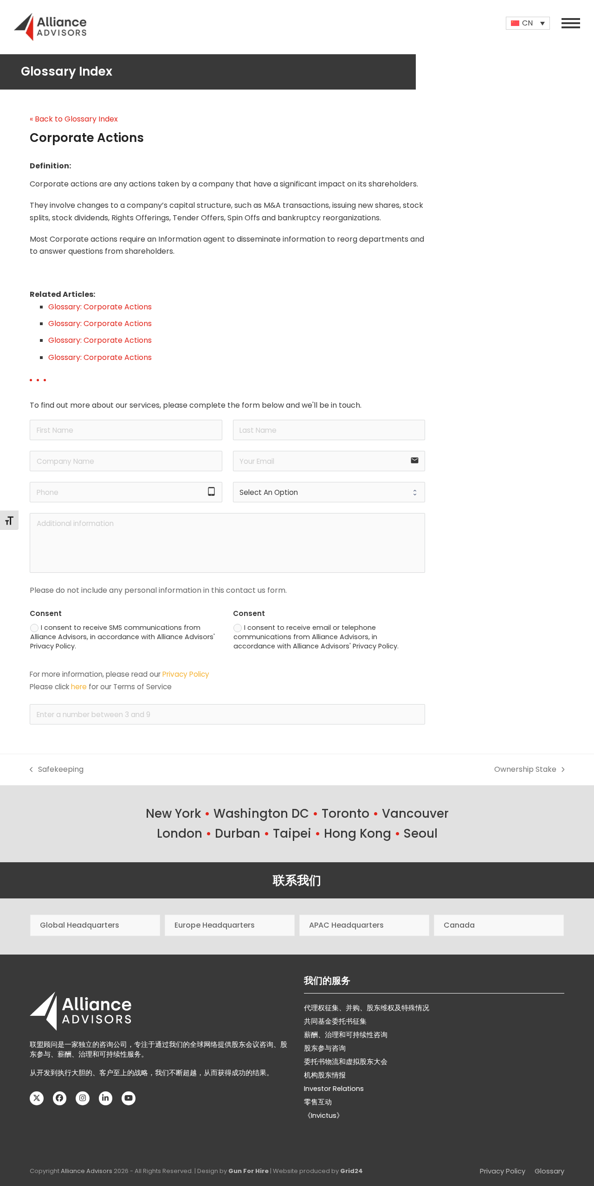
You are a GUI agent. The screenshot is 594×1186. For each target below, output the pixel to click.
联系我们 (297, 880)
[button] (571, 23)
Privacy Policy (185, 674)
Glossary (549, 1171)
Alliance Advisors (86, 1171)
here (79, 687)
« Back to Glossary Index (74, 119)
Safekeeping (57, 770)
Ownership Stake (525, 770)
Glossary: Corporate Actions (100, 306)
